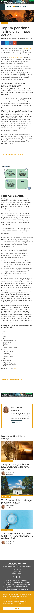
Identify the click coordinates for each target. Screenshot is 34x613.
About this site (17, 573)
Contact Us (17, 569)
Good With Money (7, 461)
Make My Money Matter (16, 57)
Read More (16, 422)
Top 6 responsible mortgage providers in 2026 (16, 501)
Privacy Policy (17, 571)
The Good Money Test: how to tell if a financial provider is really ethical (17, 536)
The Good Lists (6, 496)
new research (27, 48)
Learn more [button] (20, 603)
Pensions (4, 23)
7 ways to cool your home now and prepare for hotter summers (15, 467)
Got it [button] (17, 608)
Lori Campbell (12, 38)
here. (15, 368)
